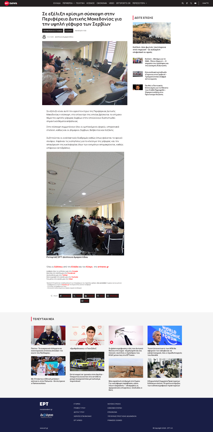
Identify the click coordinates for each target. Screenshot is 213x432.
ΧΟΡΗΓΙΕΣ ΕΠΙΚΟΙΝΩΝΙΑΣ (83, 416)
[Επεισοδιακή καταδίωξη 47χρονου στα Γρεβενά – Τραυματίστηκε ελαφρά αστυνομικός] (138, 74)
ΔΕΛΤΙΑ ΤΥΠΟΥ (79, 412)
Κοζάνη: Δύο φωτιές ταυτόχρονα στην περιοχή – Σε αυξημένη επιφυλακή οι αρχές (149, 49)
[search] (183, 3)
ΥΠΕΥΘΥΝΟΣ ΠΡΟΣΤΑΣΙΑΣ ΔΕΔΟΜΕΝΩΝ (122, 416)
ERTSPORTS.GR (123, 3)
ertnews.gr (65, 285)
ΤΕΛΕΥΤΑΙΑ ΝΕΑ (43, 319)
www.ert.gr (44, 428)
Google (75, 271)
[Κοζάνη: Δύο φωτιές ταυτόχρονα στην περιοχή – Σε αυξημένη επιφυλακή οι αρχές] (152, 33)
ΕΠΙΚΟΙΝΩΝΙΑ (112, 412)
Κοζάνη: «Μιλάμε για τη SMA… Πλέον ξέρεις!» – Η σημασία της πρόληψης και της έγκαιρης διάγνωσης (157, 62)
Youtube (74, 277)
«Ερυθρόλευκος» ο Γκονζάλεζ (83, 348)
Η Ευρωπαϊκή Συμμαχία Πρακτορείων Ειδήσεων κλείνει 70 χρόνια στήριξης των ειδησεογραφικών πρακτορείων (164, 383)
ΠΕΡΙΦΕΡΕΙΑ (68, 3)
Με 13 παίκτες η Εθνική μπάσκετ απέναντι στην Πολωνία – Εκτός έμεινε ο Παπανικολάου (48, 381)
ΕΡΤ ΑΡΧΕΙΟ (78, 420)
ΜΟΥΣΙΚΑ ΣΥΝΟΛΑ (114, 404)
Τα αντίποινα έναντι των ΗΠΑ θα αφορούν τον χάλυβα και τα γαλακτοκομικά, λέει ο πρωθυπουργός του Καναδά (165, 351)
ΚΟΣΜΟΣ (91, 3)
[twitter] (191, 3)
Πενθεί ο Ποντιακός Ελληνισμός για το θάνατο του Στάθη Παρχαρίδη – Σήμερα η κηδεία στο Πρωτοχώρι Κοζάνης (156, 90)
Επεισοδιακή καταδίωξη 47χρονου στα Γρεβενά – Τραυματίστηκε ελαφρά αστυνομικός (156, 75)
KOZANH (68, 30)
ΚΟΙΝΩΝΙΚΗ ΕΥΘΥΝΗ (115, 408)
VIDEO (111, 3)
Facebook (71, 273)
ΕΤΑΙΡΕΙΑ (77, 404)
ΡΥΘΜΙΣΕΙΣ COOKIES (115, 420)
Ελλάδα (74, 266)
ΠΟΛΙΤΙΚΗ (80, 3)
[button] (74, 3)
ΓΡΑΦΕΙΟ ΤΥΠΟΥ (79, 408)
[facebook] (187, 3)
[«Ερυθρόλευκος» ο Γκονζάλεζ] (87, 335)
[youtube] (195, 3)
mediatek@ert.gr (46, 409)
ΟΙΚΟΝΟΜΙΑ (102, 3)
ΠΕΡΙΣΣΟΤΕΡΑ (139, 3)
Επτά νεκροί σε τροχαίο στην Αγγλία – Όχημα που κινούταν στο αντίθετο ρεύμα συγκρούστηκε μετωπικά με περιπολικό (86, 377)
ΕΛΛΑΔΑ (56, 3)
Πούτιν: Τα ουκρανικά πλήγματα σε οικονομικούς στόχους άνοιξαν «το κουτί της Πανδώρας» (47, 350)
